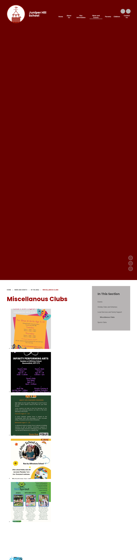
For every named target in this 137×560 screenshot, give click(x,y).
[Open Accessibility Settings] (128, 11)
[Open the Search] (123, 11)
